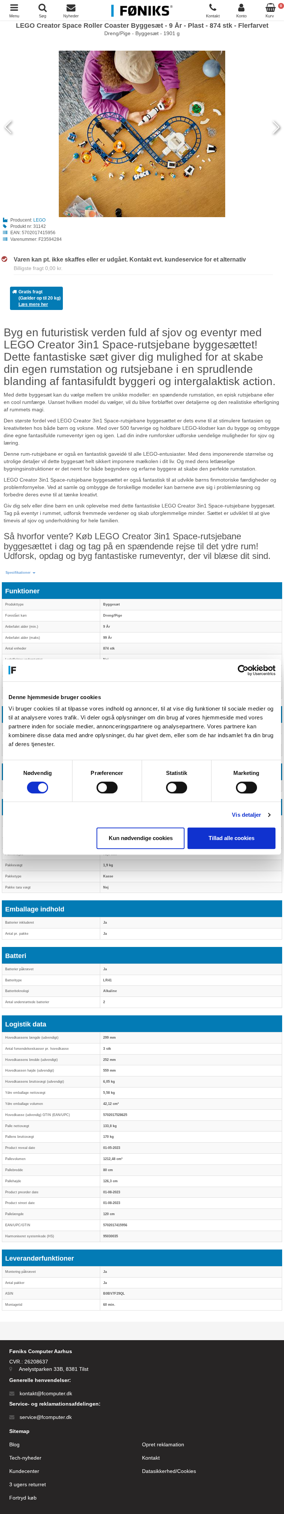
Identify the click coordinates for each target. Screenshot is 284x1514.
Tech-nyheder (25, 1458)
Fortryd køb (23, 1498)
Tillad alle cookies (231, 838)
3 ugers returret (27, 1484)
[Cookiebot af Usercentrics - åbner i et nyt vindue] (243, 670)
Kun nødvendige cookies (141, 838)
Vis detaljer (246, 815)
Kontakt (151, 1458)
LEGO (39, 220)
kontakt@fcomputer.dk (46, 1393)
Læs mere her (33, 304)
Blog (14, 1444)
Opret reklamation (163, 1444)
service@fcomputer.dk (46, 1417)
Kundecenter (24, 1471)
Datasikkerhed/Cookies (169, 1471)
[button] (20, 573)
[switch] (107, 787)
